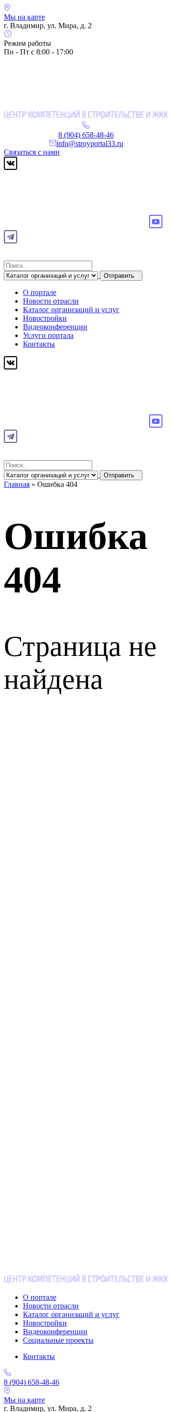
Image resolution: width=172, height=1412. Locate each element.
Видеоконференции (55, 327)
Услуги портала (48, 335)
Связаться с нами (32, 152)
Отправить (120, 275)
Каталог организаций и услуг (71, 310)
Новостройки (45, 318)
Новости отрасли (51, 301)
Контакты (39, 344)
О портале (39, 292)
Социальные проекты (58, 1340)
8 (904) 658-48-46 (86, 135)
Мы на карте (24, 17)
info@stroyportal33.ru (89, 143)
